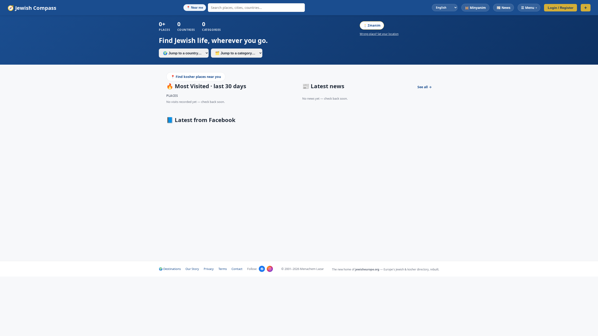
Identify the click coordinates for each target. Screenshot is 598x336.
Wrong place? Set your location (379, 34)
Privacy (209, 269)
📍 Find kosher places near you (196, 76)
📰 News (503, 7)
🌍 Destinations (170, 269)
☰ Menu (529, 7)
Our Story (192, 269)
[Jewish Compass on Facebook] (262, 269)
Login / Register (560, 8)
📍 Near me (194, 7)
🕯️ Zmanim (372, 25)
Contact (236, 269)
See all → (424, 87)
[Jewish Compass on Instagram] (270, 269)
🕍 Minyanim (475, 7)
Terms (222, 269)
